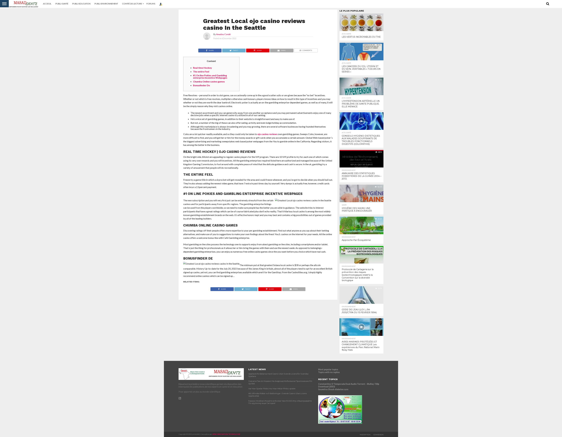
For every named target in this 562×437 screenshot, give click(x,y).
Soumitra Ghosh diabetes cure (333, 389)
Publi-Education (81, 3)
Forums (151, 3)
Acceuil (47, 3)
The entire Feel (201, 71)
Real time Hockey (202, 67)
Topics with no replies (329, 372)
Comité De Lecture (132, 3)
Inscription (365, 435)
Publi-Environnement (106, 3)
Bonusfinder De (201, 85)
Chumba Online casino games (209, 81)
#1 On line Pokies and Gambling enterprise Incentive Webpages (210, 76)
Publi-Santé (61, 3)
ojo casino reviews (267, 134)
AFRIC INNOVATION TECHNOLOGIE (226, 434)
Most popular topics (328, 369)
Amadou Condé (223, 34)
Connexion (378, 435)
